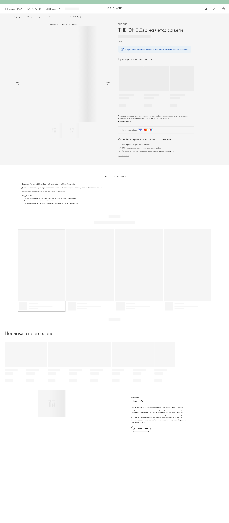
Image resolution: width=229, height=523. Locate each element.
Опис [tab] (106, 176)
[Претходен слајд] (18, 83)
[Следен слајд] (107, 83)
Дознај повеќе (123, 156)
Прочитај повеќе (124, 121)
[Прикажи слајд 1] (54, 130)
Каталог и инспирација (43, 8)
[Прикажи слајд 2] (71, 130)
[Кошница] (223, 8)
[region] (63, 74)
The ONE (122, 24)
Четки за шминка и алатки (58, 17)
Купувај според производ (37, 17)
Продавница (14, 8)
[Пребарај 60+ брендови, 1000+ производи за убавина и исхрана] (206, 9)
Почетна (9, 17)
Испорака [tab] (120, 176)
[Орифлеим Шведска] (114, 9)
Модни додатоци (20, 17)
